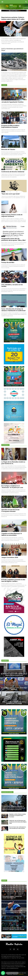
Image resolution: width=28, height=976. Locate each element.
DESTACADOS (4, 70)
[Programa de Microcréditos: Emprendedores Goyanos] (14, 118)
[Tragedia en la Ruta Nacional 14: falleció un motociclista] (14, 525)
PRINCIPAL (3, 21)
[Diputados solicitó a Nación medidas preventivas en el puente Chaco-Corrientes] (4, 815)
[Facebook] (10, 949)
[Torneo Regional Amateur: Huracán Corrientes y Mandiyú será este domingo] (14, 924)
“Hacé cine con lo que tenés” (10, 194)
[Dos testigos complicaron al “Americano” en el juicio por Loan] (14, 478)
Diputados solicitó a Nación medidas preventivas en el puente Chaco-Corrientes (17, 815)
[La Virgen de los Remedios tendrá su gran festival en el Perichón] (14, 454)
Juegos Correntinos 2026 (9, 557)
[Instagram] (14, 949)
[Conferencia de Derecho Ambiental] (14, 164)
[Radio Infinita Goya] (14, 6)
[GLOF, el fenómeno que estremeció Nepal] (14, 62)
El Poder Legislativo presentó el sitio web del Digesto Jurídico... (13, 580)
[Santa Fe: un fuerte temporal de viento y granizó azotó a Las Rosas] (14, 698)
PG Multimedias (21, 974)
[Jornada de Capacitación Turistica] (14, 94)
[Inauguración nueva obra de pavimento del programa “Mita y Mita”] (14, 230)
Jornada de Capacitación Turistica (12, 102)
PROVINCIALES (4, 459)
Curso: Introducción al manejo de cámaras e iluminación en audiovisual (13, 309)
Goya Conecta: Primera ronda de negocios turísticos (11, 215)
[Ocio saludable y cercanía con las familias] (14, 277)
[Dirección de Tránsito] (14, 141)
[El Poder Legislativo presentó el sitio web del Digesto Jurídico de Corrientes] (14, 572)
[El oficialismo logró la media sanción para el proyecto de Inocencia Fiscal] (14, 670)
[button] (2, 2)
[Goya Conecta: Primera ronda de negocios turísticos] (14, 207)
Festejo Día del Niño (7, 262)
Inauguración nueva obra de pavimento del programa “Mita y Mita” (13, 239)
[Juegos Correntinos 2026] (14, 549)
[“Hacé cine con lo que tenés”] (14, 186)
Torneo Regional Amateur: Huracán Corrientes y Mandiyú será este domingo (13, 928)
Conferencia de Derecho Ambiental (12, 172)
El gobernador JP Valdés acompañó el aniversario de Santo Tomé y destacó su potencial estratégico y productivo (13, 808)
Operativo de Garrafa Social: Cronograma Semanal (10, 510)
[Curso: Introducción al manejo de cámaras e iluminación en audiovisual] (14, 300)
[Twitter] (17, 949)
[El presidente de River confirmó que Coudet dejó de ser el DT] (14, 892)
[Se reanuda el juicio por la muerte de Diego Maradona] (14, 684)
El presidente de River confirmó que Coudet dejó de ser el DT (12, 897)
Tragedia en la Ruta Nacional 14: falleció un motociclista (11, 534)
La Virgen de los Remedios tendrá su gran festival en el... (13, 462)
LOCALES (3, 99)
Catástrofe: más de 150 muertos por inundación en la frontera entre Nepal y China (18, 822)
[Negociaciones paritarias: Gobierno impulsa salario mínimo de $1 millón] (14, 28)
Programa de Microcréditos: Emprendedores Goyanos (10, 126)
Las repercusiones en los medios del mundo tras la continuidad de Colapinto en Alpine (14, 912)
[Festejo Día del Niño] (14, 254)
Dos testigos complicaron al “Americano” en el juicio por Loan (12, 486)
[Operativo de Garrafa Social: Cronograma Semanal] (14, 502)
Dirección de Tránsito (8, 149)
